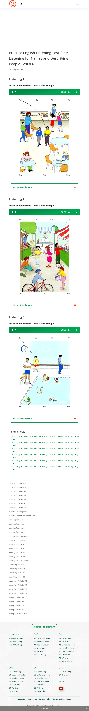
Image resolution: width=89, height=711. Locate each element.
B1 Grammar (14, 685)
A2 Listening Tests (67, 645)
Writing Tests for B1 (16, 605)
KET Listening (65, 638)
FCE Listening (40, 671)
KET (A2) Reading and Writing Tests (22, 516)
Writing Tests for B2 (16, 609)
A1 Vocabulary (40, 654)
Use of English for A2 (17, 569)
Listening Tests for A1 (17, 69)
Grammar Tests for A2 (17, 495)
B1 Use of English (16, 681)
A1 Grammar (39, 648)
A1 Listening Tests (42, 638)
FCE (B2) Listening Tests (18, 487)
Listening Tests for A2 (17, 524)
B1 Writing (13, 688)
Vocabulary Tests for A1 (18, 581)
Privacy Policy (46, 699)
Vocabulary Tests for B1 (18, 589)
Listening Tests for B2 (17, 532)
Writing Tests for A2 (16, 601)
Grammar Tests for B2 (17, 503)
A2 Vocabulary (65, 661)
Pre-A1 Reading (15, 641)
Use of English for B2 (17, 577)
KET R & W (63, 641)
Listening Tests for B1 (17, 528)
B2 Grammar (39, 685)
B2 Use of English (41, 681)
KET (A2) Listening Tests (18, 512)
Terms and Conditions (62, 699)
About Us (23, 699)
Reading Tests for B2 (17, 556)
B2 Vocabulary (40, 691)
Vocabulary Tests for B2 (18, 593)
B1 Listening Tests (17, 675)
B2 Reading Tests (41, 678)
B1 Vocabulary (15, 691)
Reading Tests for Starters (19, 560)
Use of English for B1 (17, 573)
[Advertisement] (44, 25)
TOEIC (62, 681)
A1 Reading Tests (41, 641)
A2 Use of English (67, 651)
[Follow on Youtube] (61, 688)
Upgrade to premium (44, 626)
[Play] (13, 92)
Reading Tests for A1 (17, 544)
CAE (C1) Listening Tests (18, 483)
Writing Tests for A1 (16, 597)
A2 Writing (63, 658)
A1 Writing (38, 651)
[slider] (73, 92)
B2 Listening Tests (42, 675)
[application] (44, 92)
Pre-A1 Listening (16, 638)
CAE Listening (65, 671)
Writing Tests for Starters (18, 613)
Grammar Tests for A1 (17, 491)
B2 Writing (38, 688)
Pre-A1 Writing (15, 645)
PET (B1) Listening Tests (18, 540)
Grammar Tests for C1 (17, 507)
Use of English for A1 (17, 565)
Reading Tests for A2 (17, 548)
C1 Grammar (64, 675)
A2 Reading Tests (66, 648)
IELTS (61, 678)
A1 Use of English (41, 645)
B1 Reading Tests (16, 678)
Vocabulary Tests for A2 (18, 585)
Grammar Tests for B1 (17, 499)
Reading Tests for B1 (17, 552)
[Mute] (69, 92)
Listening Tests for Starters (19, 536)
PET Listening (15, 671)
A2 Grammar (65, 654)
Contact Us (33, 699)
